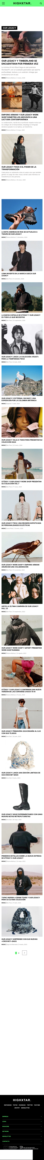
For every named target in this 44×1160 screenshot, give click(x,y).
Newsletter (25, 1108)
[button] (3, 3)
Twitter (30, 1105)
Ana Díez (9, 736)
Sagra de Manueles (12, 944)
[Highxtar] (22, 3)
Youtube (37, 1105)
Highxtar (9, 403)
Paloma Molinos (11, 78)
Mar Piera (9, 279)
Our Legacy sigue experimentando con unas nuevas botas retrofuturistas (22, 815)
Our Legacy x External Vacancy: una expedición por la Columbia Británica (19, 399)
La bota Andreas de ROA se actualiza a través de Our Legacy (19, 233)
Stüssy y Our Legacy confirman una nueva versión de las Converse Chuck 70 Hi (21, 691)
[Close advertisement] (30, 1151)
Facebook (22, 1105)
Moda (4, 78)
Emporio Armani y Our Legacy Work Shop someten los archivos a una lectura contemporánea (20, 117)
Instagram (8, 1105)
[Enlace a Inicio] (22, 1100)
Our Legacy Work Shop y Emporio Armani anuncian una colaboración (20, 566)
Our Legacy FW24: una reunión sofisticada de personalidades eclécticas (21, 524)
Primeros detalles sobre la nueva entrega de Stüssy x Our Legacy (21, 857)
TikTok (15, 1105)
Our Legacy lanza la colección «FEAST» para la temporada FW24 (20, 358)
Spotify (17, 1108)
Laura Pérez (10, 528)
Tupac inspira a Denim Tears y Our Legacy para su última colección (21, 899)
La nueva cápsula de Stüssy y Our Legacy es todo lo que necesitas (21, 316)
